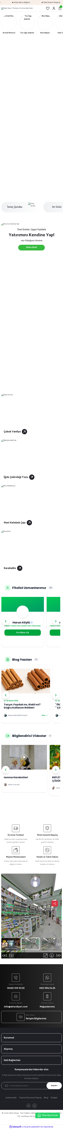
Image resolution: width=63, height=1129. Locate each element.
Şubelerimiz (11, 1097)
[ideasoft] (15, 1126)
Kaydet (54, 1085)
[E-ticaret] (31, 1127)
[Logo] (17, 8)
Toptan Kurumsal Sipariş (30, 1097)
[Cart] (60, 8)
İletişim (54, 1097)
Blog (46, 1097)
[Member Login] (54, 8)
